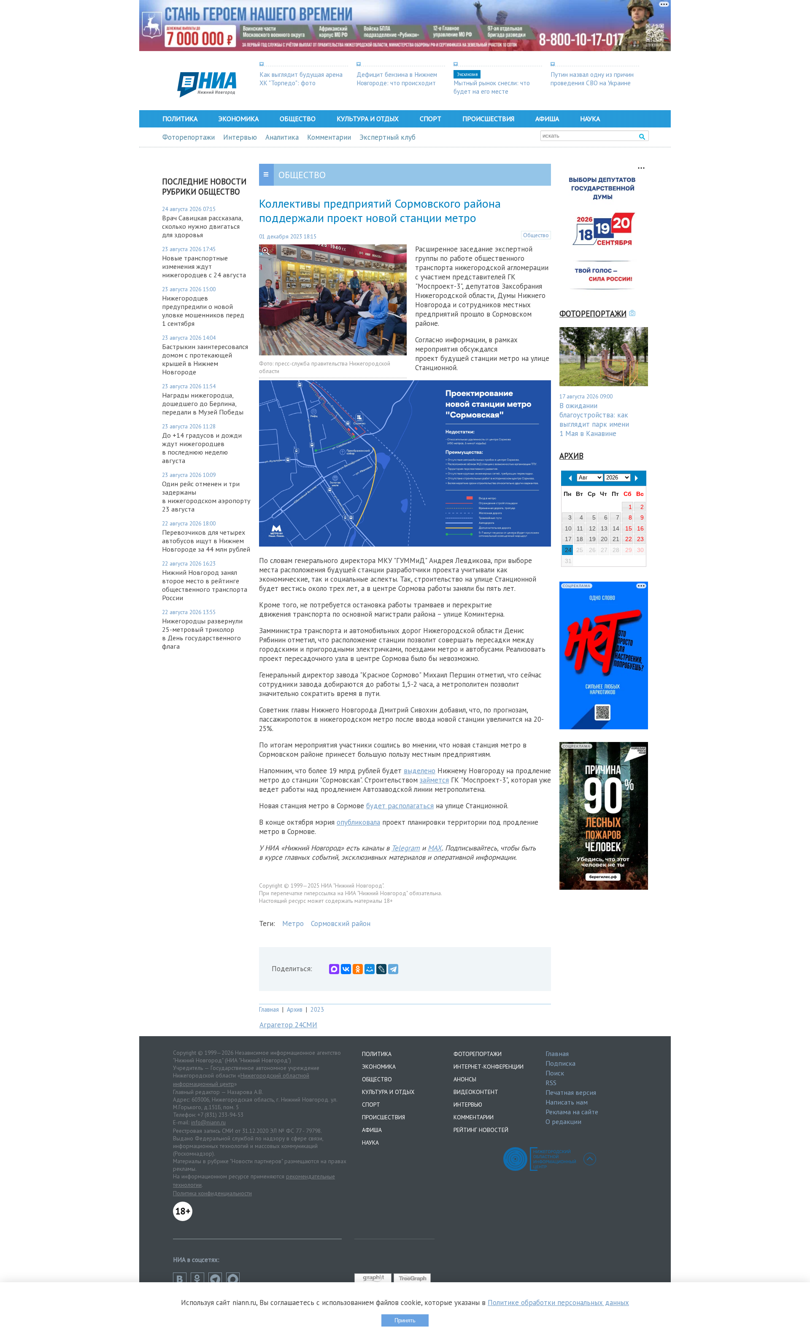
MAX (435, 848)
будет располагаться (400, 805)
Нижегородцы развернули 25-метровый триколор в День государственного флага (202, 633)
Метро (293, 923)
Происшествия (488, 118)
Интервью (240, 137)
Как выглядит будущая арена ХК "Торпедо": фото (301, 78)
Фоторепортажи (188, 137)
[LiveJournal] (381, 969)
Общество (298, 118)
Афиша (547, 118)
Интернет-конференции (489, 1066)
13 (604, 528)
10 (568, 528)
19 (592, 539)
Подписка (560, 1063)
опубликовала (358, 822)
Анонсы (465, 1079)
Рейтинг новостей (481, 1130)
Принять (405, 1320)
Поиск (554, 1073)
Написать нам (566, 1102)
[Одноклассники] (358, 969)
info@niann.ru (208, 1122)
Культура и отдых (368, 118)
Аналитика (282, 137)
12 (592, 528)
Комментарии (329, 137)
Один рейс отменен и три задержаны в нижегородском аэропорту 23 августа (206, 496)
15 (628, 528)
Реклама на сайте (571, 1112)
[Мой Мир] (369, 969)
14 (616, 528)
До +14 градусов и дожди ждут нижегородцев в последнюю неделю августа (202, 448)
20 (604, 539)
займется (434, 780)
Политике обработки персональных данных (558, 1302)
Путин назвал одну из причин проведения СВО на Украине (592, 78)
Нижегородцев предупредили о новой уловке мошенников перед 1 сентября (203, 311)
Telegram (406, 848)
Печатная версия (570, 1092)
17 (568, 539)
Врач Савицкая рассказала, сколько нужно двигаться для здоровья (202, 226)
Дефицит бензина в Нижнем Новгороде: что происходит (396, 78)
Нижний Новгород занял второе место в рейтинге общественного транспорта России (204, 585)
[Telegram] (393, 969)
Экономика (239, 118)
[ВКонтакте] (346, 969)
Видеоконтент (476, 1092)
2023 (317, 1009)
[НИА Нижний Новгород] (206, 95)
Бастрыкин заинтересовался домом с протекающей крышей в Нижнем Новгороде (205, 359)
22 (628, 539)
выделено (419, 770)
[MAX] (334, 969)
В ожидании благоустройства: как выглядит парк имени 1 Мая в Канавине (594, 419)
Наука (590, 118)
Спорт (430, 118)
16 (640, 528)
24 (568, 550)
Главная (269, 1009)
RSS (550, 1082)
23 (640, 539)
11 (580, 528)
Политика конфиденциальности (212, 1193)
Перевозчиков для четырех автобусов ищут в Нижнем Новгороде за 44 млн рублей (206, 540)
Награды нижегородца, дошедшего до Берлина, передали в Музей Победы (202, 403)
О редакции (563, 1121)
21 (616, 539)
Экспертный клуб (387, 137)
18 (579, 539)
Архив (294, 1009)
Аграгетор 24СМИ (288, 1024)
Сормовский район (340, 923)
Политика (179, 118)
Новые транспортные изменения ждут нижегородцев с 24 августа (204, 266)
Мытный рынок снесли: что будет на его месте (492, 87)
